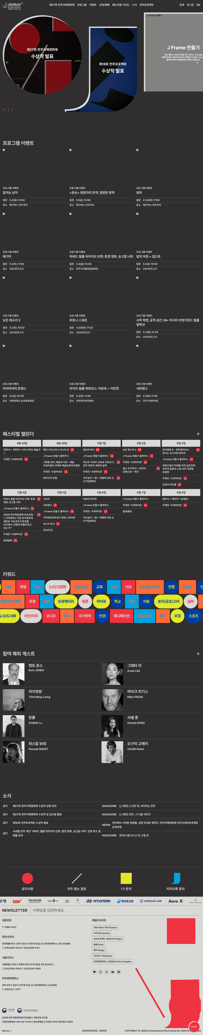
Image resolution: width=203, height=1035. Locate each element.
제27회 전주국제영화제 (61, 4)
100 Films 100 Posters (105, 927)
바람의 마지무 (90, 498)
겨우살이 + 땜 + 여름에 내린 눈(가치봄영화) (98, 479)
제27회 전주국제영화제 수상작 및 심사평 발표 (37, 814)
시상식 (46, 498)
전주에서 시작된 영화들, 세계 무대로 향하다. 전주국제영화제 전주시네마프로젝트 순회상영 (155, 825)
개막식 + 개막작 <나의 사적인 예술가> (21, 451)
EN (198, 4)
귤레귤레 (7, 540)
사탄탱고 (47, 505)
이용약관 (102, 1030)
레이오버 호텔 (50, 477)
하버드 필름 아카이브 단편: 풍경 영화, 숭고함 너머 (19, 500)
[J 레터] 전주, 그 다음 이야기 (135, 814)
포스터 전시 (49, 523)
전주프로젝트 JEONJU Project (108, 939)
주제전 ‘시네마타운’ (13, 459)
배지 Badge (99, 950)
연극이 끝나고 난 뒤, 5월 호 (134, 835)
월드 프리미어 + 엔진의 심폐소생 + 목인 (134, 470)
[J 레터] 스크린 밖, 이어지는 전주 (137, 806)
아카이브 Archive (102, 933)
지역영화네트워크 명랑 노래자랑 (59, 517)
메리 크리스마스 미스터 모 (56, 449)
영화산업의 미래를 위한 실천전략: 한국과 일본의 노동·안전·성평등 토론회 (179, 469)
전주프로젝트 (147, 4)
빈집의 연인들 (169, 484)
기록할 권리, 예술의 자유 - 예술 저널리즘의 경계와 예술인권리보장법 (61, 464)
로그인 (190, 4)
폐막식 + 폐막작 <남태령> (176, 498)
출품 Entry (99, 944)
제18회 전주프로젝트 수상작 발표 (30, 822)
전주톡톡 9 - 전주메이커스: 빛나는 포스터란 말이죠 (176, 451)
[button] (7, 62)
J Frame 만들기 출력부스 (56, 455)
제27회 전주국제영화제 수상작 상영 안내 (34, 806)
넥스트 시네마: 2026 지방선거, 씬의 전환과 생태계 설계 (98, 464)
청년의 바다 (89, 449)
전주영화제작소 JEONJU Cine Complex (112, 961)
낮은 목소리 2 (129, 449)
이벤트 (92, 4)
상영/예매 (104, 4)
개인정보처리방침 (89, 1030)
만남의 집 (48, 530)
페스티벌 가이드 (120, 4)
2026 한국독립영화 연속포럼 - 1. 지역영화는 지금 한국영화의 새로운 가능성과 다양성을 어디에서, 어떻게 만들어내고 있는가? (19, 521)
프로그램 (82, 4)
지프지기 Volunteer (103, 956)
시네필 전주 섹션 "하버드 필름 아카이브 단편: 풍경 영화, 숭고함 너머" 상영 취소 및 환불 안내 (57, 833)
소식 (134, 4)
